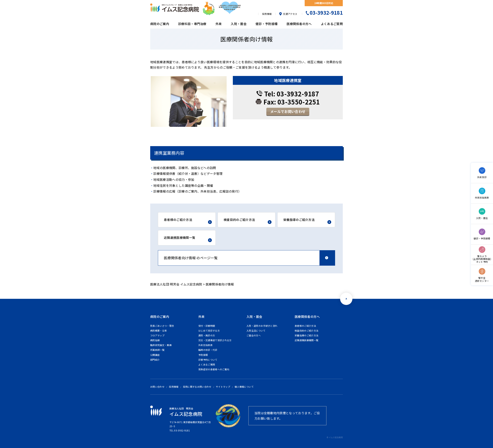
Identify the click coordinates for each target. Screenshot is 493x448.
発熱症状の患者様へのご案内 (213, 369)
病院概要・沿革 (158, 330)
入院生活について (256, 330)
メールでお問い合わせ (287, 111)
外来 (218, 23)
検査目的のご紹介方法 (306, 330)
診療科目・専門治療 (192, 23)
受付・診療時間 (206, 325)
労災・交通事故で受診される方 (214, 340)
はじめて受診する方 (209, 330)
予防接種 (203, 354)
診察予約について (207, 359)
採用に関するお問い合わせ (197, 386)
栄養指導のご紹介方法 (306, 335)
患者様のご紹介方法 (305, 325)
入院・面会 (238, 23)
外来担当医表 (205, 345)
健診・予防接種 (267, 23)
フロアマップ (157, 335)
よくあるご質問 (332, 23)
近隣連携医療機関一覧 (306, 340)
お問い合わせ (157, 386)
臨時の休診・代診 (207, 349)
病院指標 (155, 340)
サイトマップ (223, 386)
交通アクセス (290, 14)
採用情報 (267, 13)
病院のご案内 (159, 23)
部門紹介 (155, 359)
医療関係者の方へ (299, 23)
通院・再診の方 (206, 335)
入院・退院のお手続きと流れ (261, 325)
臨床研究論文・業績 (161, 345)
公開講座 (155, 354)
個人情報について (244, 386)
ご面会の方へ (253, 335)
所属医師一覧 (157, 349)
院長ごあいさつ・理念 (162, 325)
